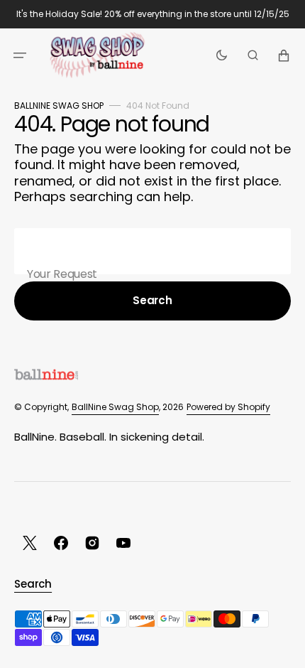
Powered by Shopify (228, 407)
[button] (19, 55)
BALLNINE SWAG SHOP (59, 105)
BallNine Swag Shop (115, 407)
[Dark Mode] (221, 55)
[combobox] (152, 251)
